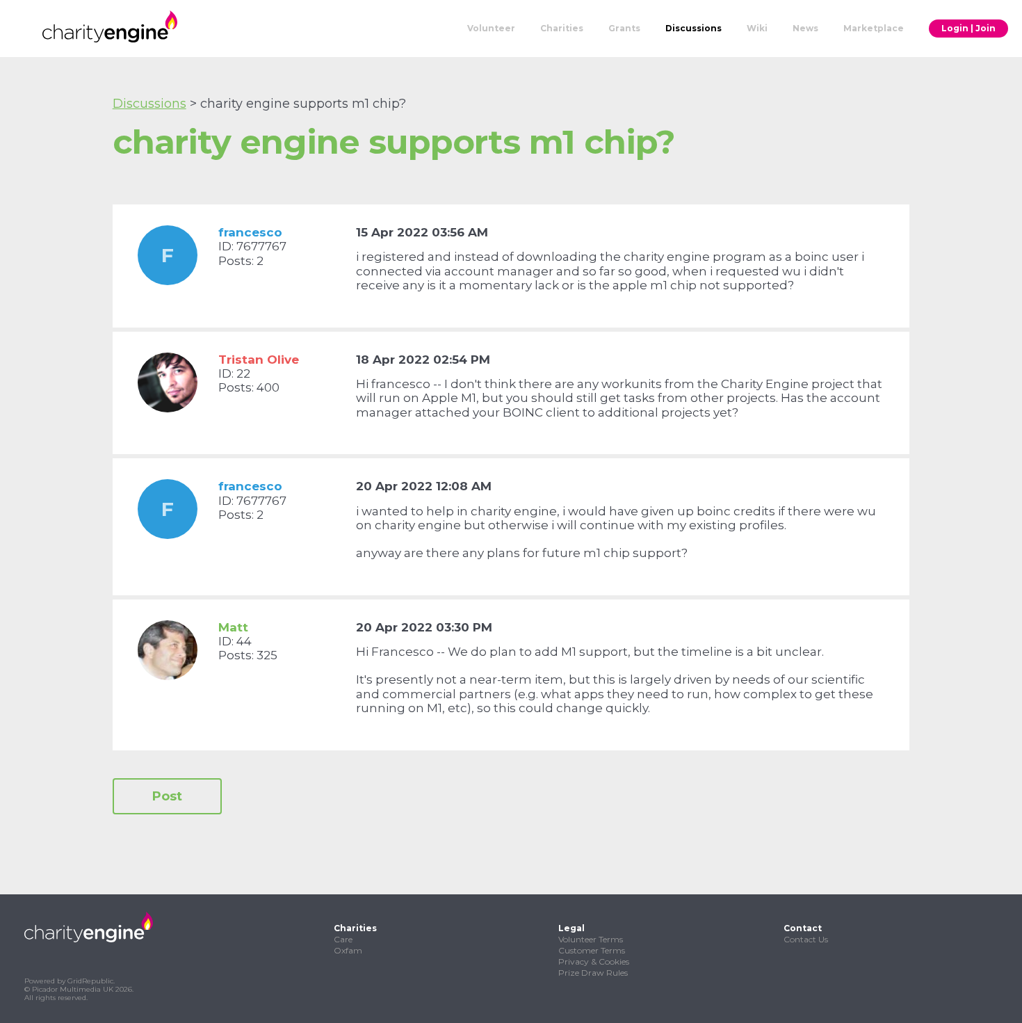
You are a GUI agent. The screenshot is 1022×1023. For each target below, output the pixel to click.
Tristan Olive (258, 359)
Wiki (757, 28)
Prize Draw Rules (593, 972)
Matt (233, 627)
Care (343, 939)
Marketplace (873, 28)
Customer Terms (591, 950)
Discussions (693, 28)
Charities (561, 28)
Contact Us (806, 939)
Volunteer (491, 28)
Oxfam (348, 950)
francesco (250, 232)
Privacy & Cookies (593, 961)
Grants (624, 28)
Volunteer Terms (590, 939)
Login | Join (968, 28)
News (805, 28)
